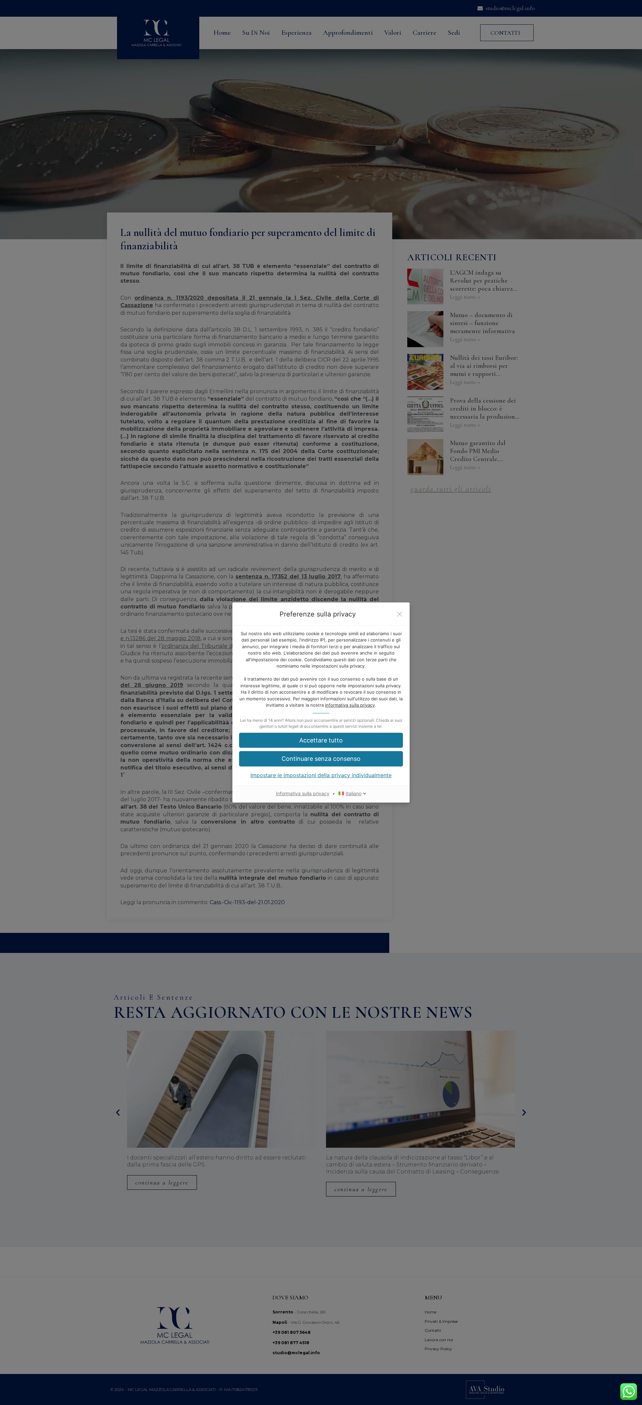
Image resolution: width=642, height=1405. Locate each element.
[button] (321, 740)
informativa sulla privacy (350, 705)
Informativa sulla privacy (302, 793)
